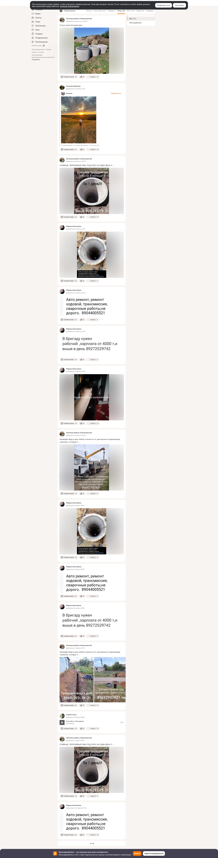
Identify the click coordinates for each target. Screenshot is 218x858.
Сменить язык (37, 46)
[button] (69, 76)
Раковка (69, 93)
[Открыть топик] (91, 25)
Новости (35, 52)
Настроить (179, 5)
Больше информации (69, 6)
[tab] (88, 11)
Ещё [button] (40, 52)
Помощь (48, 49)
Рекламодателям (38, 49)
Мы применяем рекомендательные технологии (43, 57)
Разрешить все (163, 5)
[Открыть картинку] (77, 679)
